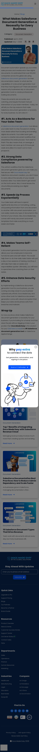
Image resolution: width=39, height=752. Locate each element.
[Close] (35, 346)
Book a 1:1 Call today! (18, 367)
